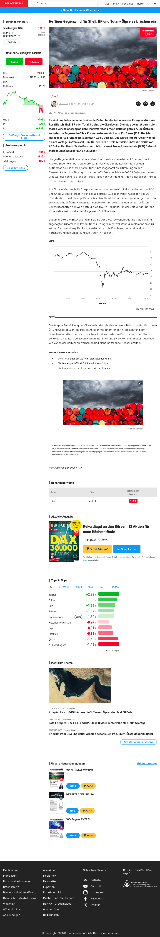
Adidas (52, 600)
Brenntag (53, 633)
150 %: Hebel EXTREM (79, 770)
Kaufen (14, 61)
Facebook (97, 898)
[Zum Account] (115, 3)
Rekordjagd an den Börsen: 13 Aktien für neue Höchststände (116, 529)
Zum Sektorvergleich (16, 167)
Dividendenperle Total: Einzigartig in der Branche (84, 367)
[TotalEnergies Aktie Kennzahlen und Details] (24, 102)
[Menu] (156, 3)
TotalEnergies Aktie (13, 28)
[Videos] (140, 3)
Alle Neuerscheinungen (147, 763)
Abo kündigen (11, 914)
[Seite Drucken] (145, 103)
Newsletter (50, 881)
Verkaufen (34, 61)
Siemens (53, 611)
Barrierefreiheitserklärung (19, 892)
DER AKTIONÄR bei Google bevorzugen (67, 113)
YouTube (96, 886)
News (78, 617)
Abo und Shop (51, 909)
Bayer (51, 628)
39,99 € (73, 785)
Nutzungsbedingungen (17, 881)
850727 (7, 32)
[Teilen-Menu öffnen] (138, 103)
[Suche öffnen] (38, 3)
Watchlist (12, 42)
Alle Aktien (49, 870)
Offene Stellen (12, 909)
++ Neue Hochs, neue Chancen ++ (80, 10)
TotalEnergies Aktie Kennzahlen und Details (24, 136)
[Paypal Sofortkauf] (88, 786)
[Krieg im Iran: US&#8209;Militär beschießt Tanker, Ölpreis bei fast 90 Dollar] (103, 685)
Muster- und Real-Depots (58, 898)
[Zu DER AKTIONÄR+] (127, 3)
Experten (49, 886)
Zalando (52, 594)
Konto (85, 560)
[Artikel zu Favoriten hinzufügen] (152, 103)
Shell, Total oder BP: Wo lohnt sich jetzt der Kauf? (84, 358)
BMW (51, 605)
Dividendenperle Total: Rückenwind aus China (83, 363)
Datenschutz (11, 886)
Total (54, 96)
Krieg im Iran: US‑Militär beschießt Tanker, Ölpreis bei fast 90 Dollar (91, 712)
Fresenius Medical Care (60, 622)
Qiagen (52, 639)
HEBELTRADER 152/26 (80, 794)
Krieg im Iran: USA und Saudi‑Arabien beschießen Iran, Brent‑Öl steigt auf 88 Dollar (101, 734)
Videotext (9, 903)
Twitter (95, 904)
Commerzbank (56, 617)
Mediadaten (10, 870)
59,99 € (73, 835)
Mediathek (49, 875)
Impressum (10, 875)
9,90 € (72, 810)
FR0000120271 (10, 35)
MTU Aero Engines (57, 645)
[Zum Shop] (107, 3)
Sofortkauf (103, 549)
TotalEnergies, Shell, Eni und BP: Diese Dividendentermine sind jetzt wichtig (97, 723)
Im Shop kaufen (127, 549)
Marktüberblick (52, 892)
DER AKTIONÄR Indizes (57, 903)
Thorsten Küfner (86, 103)
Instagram (97, 892)
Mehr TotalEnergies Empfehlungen (138, 741)
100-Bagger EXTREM (78, 819)
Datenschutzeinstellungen (19, 898)
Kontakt (96, 879)
